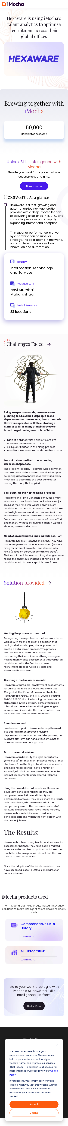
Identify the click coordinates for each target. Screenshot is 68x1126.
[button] (64, 4)
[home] (13, 4)
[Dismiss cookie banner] (57, 1045)
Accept (34, 1104)
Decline (34, 1112)
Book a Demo (34, 1006)
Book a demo (34, 186)
